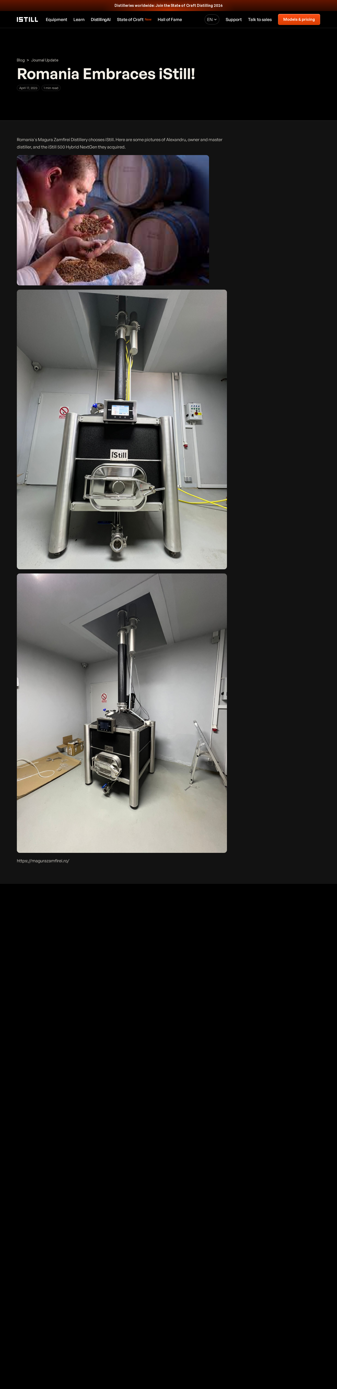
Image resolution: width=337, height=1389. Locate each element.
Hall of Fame (170, 19)
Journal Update (44, 60)
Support (234, 19)
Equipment (56, 19)
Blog (21, 60)
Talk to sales (260, 19)
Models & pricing (299, 19)
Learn (79, 19)
